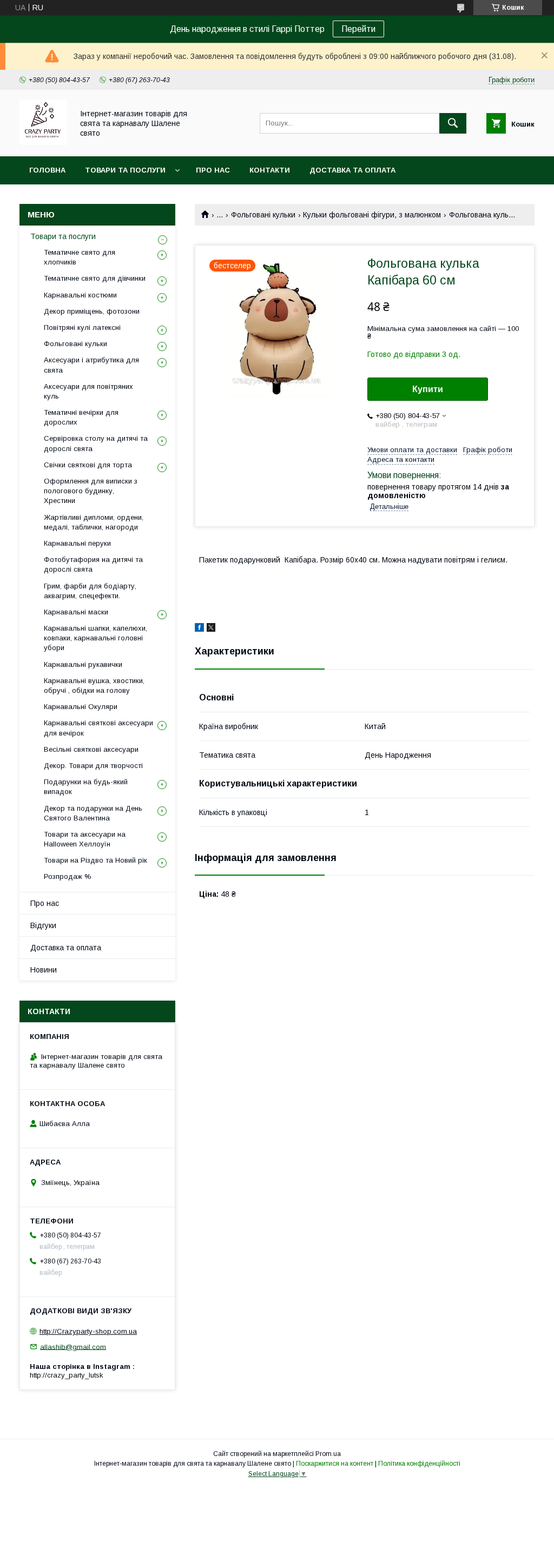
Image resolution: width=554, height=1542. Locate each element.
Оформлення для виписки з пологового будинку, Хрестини (90, 491)
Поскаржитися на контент (334, 1463)
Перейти (358, 29)
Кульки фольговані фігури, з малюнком (372, 214)
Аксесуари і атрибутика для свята (91, 365)
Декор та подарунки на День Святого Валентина (93, 813)
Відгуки (43, 925)
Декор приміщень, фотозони (92, 311)
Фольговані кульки (263, 214)
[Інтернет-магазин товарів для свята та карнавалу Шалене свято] (43, 142)
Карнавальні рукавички (83, 664)
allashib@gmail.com (73, 1346)
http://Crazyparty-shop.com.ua (88, 1331)
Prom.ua (328, 1454)
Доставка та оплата (352, 170)
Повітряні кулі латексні (82, 327)
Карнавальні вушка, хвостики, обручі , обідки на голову (94, 685)
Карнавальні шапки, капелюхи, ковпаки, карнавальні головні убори (95, 638)
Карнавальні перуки (77, 543)
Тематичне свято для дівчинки (95, 278)
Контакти (269, 170)
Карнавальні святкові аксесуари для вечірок (98, 728)
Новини (43, 969)
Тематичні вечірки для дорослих (81, 417)
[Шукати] (452, 123)
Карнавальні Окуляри (80, 707)
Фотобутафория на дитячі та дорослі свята (93, 564)
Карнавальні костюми (80, 295)
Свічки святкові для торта (88, 465)
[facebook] (199, 629)
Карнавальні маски (76, 612)
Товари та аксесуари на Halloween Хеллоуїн (85, 839)
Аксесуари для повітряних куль (88, 391)
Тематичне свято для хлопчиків (79, 257)
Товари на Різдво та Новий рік (95, 860)
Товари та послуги (125, 170)
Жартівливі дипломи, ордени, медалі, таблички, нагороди (93, 522)
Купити (427, 389)
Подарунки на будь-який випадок (86, 787)
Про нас (213, 170)
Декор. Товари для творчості (93, 766)
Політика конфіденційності (419, 1463)
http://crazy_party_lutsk (66, 1375)
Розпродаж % (67, 876)
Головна (47, 170)
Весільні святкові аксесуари (91, 749)
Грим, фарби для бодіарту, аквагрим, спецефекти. (90, 591)
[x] (211, 629)
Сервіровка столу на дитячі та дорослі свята (96, 443)
